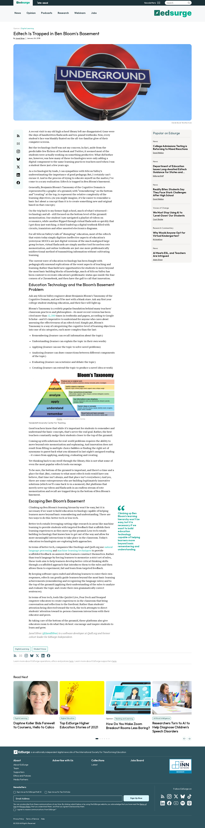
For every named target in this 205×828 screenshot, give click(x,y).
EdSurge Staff (158, 176)
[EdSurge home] (23, 3)
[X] (37, 655)
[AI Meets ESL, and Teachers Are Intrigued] (171, 253)
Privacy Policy (25, 807)
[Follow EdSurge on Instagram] (169, 796)
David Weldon (158, 153)
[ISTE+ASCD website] (42, 3)
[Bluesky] (31, 655)
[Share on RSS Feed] (18, 135)
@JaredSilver (50, 633)
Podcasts (46, 13)
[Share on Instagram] (18, 151)
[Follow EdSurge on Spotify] (182, 803)
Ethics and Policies (22, 775)
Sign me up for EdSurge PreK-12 (29, 792)
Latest (94, 764)
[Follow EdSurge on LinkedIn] (162, 803)
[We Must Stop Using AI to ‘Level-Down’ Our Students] (171, 214)
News (18, 13)
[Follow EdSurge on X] (176, 796)
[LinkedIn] (43, 655)
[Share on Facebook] (18, 182)
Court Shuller (158, 219)
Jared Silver (20, 38)
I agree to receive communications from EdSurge (36, 809)
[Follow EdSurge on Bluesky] (182, 796)
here (71, 661)
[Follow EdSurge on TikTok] (189, 796)
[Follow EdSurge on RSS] (162, 796)
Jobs (94, 13)
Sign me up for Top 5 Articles (59, 792)
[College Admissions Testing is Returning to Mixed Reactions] (171, 148)
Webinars (79, 13)
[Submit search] (189, 3)
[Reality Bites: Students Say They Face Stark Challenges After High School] (171, 193)
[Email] (20, 655)
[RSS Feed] (15, 655)
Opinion (31, 13)
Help (43, 819)
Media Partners (20, 779)
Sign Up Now (136, 798)
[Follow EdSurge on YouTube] (176, 803)
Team (16, 768)
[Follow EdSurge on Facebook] (169, 803)
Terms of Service (32, 819)
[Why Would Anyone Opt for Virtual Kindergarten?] (171, 234)
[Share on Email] (18, 143)
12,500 (51, 315)
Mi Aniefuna (157, 239)
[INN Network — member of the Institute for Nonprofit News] (180, 766)
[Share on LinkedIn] (18, 175)
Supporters (18, 772)
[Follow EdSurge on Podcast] (189, 803)
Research (63, 13)
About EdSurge (20, 764)
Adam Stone (157, 260)
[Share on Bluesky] (18, 159)
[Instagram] (26, 655)
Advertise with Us (62, 760)
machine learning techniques (74, 550)
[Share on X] (18, 167)
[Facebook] (48, 655)
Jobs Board (137, 760)
